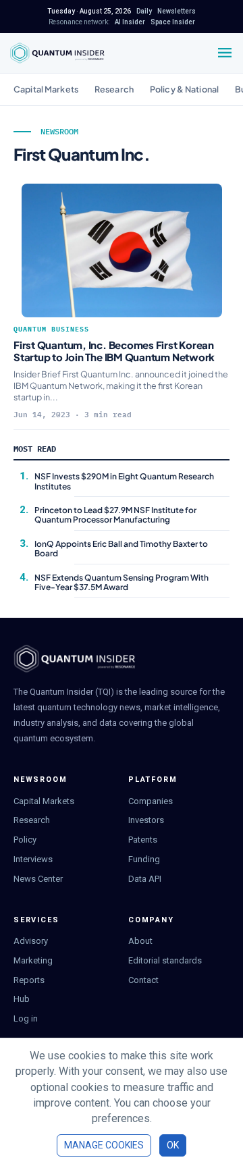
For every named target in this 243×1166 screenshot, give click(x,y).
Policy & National (184, 89)
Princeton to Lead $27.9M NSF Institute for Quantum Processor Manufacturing (115, 515)
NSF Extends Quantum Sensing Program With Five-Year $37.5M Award (121, 582)
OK (173, 1145)
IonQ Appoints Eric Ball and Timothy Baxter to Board (121, 548)
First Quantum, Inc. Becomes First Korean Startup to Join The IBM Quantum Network (114, 350)
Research (114, 89)
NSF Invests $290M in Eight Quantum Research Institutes (124, 481)
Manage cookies (104, 1145)
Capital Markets (46, 89)
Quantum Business (51, 329)
